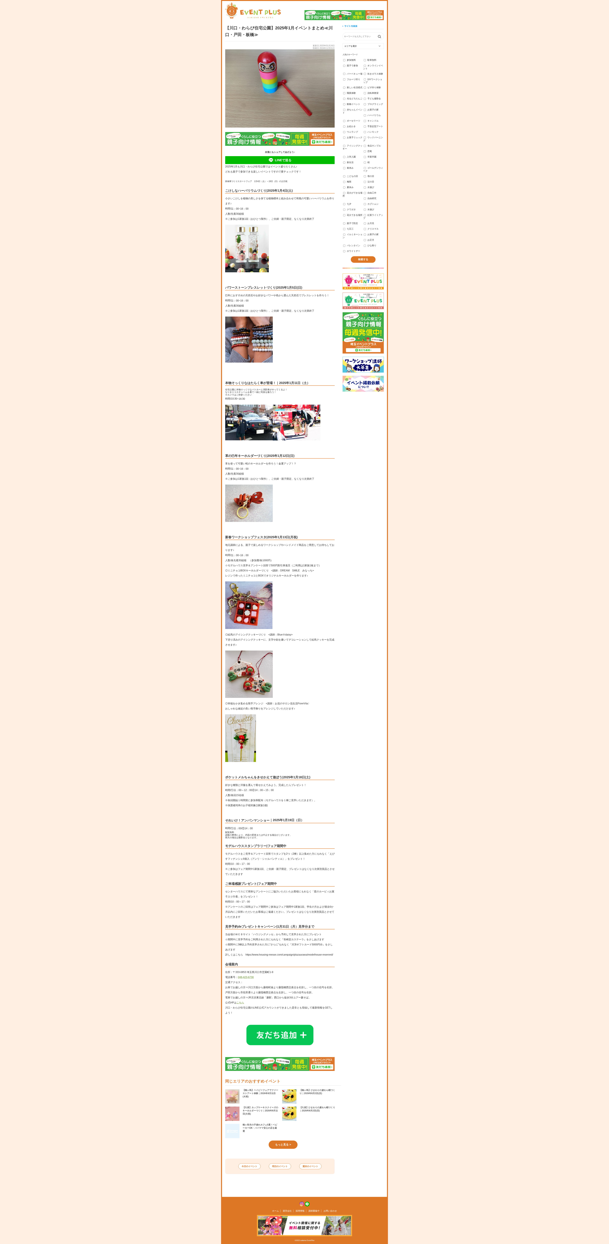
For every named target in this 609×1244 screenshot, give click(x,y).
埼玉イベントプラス (253, 10)
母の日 (370, 176)
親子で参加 (352, 65)
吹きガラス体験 (375, 74)
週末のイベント (310, 1166)
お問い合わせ (330, 1211)
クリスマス (373, 229)
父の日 (370, 181)
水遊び (370, 187)
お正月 (370, 240)
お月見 (370, 223)
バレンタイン (353, 245)
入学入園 (351, 157)
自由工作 (371, 193)
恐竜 (369, 151)
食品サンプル (374, 145)
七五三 (350, 229)
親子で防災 (352, 223)
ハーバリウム (374, 115)
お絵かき (351, 126)
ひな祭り (371, 245)
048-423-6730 (246, 977)
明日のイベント (280, 1166)
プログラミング (375, 104)
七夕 (349, 204)
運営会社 (287, 1211)
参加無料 (351, 60)
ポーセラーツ (353, 120)
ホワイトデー (353, 251)
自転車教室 (373, 93)
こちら (240, 1002)
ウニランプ (352, 132)
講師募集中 (314, 1211)
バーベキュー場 (354, 74)
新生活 (350, 162)
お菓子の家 (373, 109)
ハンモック (373, 132)
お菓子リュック (354, 137)
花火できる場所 (354, 215)
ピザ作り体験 (374, 87)
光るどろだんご (354, 98)
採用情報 (300, 1211)
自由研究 (371, 198)
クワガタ (351, 209)
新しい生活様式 (354, 87)
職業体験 (351, 93)
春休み (350, 168)
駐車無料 (371, 60)
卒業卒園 (371, 157)
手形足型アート (375, 126)
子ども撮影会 (374, 98)
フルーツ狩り (353, 79)
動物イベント (353, 104)
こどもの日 (352, 176)
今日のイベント (249, 1166)
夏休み (350, 187)
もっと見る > (283, 1144)
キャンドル (373, 120)
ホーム (275, 1211)
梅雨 (349, 181)
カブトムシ (373, 204)
